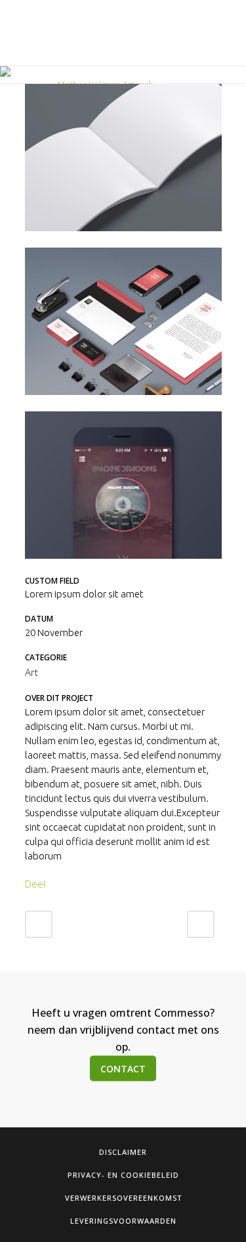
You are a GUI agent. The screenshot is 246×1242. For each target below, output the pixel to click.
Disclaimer (123, 1152)
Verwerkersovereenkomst (123, 1198)
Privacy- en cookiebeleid (123, 1175)
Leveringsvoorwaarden (123, 1221)
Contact (123, 1068)
